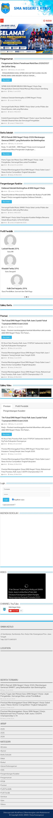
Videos (3, 804)
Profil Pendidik (6, 231)
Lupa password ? (9, 505)
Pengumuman (6, 58)
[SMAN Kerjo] (26, 8)
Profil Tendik (5, 793)
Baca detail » (6, 80)
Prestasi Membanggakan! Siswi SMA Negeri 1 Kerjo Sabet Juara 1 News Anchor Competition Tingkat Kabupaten (25, 703)
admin (5, 70)
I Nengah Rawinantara (11, 268)
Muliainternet (45, 812)
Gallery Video (5, 385)
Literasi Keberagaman (8, 766)
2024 (2, 736)
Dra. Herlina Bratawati (11, 288)
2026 (2, 729)
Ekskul (2, 762)
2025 (2, 733)
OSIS (2, 770)
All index (3, 747)
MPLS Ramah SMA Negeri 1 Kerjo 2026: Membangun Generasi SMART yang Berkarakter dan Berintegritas (23, 686)
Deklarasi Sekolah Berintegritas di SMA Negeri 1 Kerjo (21, 98)
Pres (6, 21)
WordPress (19, 812)
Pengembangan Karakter (11, 183)
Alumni (3, 751)
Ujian (2, 800)
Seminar (3, 796)
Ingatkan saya (19, 500)
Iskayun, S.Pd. (8, 248)
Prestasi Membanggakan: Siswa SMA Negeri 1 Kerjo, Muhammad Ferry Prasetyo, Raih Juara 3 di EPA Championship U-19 (22, 713)
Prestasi (4, 316)
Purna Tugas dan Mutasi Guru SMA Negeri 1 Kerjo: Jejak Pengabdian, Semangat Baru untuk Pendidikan (24, 695)
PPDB (2, 781)
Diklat (2, 758)
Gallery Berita (6, 305)
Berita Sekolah (6, 132)
